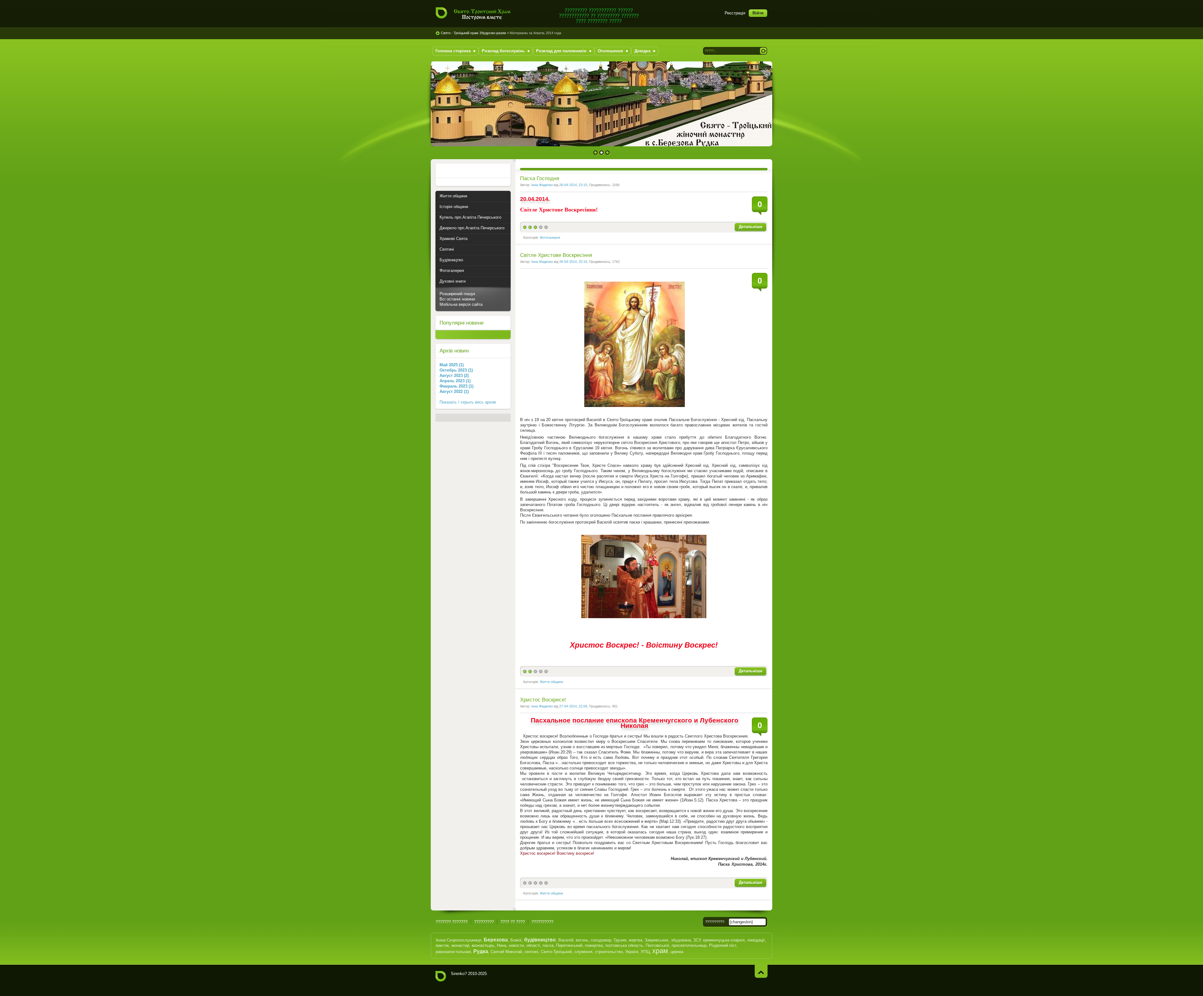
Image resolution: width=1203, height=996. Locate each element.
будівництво (540, 939)
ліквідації (756, 940)
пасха (548, 945)
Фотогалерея (550, 237)
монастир (460, 945)
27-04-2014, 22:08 (573, 706)
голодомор (601, 940)
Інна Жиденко (542, 185)
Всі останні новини (457, 299)
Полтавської (657, 945)
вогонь (582, 940)
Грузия (620, 940)
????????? (484, 922)
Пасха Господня (539, 178)
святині (531, 951)
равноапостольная (453, 951)
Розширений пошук (457, 293)
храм (660, 951)
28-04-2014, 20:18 (573, 261)
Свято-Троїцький (556, 951)
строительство (609, 951)
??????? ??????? (451, 922)
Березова (496, 939)
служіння (583, 951)
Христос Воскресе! (543, 700)
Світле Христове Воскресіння (556, 255)
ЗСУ (696, 940)
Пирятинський (569, 945)
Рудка (480, 951)
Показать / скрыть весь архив (468, 402)
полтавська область (624, 945)
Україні (631, 951)
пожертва (594, 945)
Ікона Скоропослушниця (458, 940)
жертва (635, 940)
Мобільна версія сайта (461, 304)
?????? (761, 971)
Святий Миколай (506, 951)
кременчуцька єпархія (724, 940)
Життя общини (551, 682)
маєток (442, 945)
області (533, 945)
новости (516, 945)
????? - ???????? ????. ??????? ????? (476, 14)
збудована (681, 940)
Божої (516, 940)
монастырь (483, 945)
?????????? (542, 922)
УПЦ (645, 951)
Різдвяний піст (722, 945)
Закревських (657, 940)
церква (676, 951)
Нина (501, 945)
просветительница (689, 945)
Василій (565, 940)
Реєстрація (735, 13)
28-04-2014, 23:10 (573, 185)
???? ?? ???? (512, 922)
